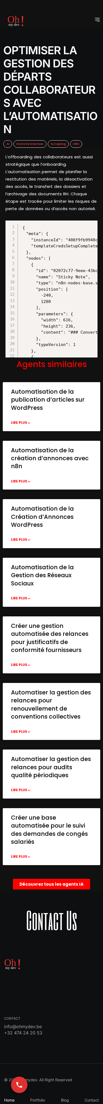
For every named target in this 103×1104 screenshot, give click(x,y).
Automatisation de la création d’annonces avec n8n (50, 458)
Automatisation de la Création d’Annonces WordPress (42, 517)
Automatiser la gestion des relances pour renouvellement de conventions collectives (51, 704)
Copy (48, 225)
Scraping (58, 144)
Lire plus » (20, 422)
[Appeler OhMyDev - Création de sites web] (19, 1085)
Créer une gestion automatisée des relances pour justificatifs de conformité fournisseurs (49, 638)
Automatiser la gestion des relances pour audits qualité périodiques (51, 767)
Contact (92, 1100)
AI (7, 144)
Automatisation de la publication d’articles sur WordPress (48, 400)
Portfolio (37, 1100)
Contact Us (51, 920)
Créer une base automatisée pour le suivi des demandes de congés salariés (49, 830)
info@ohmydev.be (23, 1026)
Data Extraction (30, 144)
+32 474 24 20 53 (23, 1033)
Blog (65, 1100)
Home (9, 1100)
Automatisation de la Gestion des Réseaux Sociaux (42, 575)
